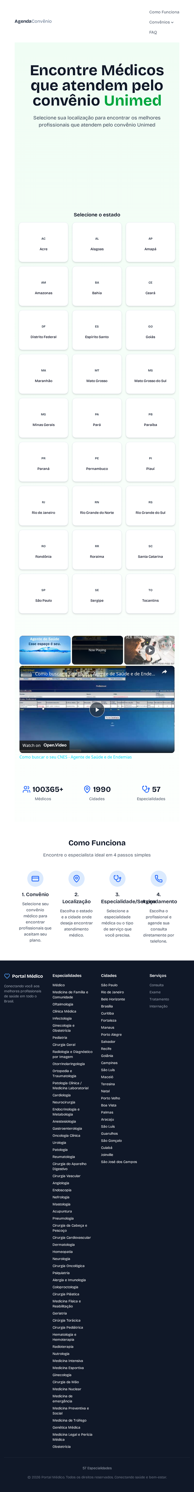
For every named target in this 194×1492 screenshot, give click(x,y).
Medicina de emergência (62, 1398)
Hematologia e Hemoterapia (64, 1337)
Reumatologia (64, 1157)
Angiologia (61, 1183)
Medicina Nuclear (67, 1389)
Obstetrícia (62, 1447)
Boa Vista (108, 1105)
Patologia (60, 1150)
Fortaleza (108, 1020)
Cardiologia (62, 1095)
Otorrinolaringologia (69, 1064)
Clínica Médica (64, 1011)
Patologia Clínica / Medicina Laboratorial (70, 1085)
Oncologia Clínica (66, 1135)
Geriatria (60, 1313)
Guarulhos (109, 1133)
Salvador (108, 1042)
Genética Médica (66, 1427)
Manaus (107, 1027)
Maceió (107, 1077)
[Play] (150, 650)
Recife (106, 1049)
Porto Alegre (111, 1034)
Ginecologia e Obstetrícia (64, 1028)
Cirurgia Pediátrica (68, 1327)
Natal (105, 1091)
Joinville (107, 1155)
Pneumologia (63, 1218)
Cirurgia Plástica (66, 1294)
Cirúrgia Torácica (67, 1320)
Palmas (107, 1112)
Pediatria (60, 1037)
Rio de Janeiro (112, 992)
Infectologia (62, 1018)
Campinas (109, 1063)
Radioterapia (63, 1347)
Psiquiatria (61, 1273)
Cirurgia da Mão (66, 1382)
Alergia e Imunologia (69, 1280)
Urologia (59, 1143)
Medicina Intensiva (68, 1361)
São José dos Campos (119, 1162)
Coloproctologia (65, 1287)
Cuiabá (106, 1148)
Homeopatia (63, 1252)
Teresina (108, 1084)
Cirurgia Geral (64, 1045)
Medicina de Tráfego (69, 1420)
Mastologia (61, 1204)
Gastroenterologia (67, 1128)
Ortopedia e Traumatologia (64, 1073)
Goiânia (107, 1056)
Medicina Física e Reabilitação (67, 1303)
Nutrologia (61, 1354)
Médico (59, 985)
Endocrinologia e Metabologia (66, 1112)
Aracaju (107, 1119)
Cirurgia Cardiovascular (72, 1237)
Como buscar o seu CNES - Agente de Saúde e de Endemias (96, 674)
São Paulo (109, 985)
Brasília (107, 1006)
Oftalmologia (63, 1004)
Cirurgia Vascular (67, 1176)
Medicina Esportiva (68, 1368)
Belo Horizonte (113, 999)
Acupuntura (62, 1211)
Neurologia (61, 1259)
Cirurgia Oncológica (69, 1266)
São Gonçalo (111, 1141)
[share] (164, 671)
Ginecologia (62, 1375)
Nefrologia (61, 1197)
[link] (27, 674)
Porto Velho (110, 1098)
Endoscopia (62, 1190)
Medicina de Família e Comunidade (70, 994)
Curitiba (107, 1013)
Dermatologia (64, 1245)
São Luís (108, 1070)
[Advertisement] (97, 175)
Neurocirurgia (64, 1102)
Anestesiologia (64, 1121)
